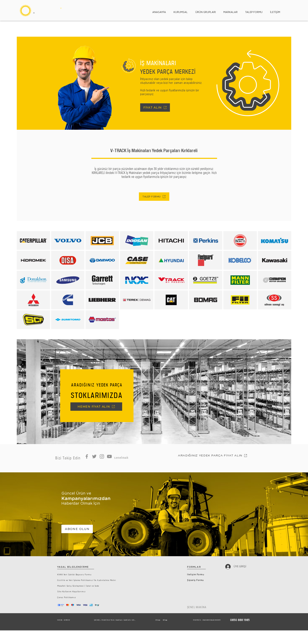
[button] (181, 10)
